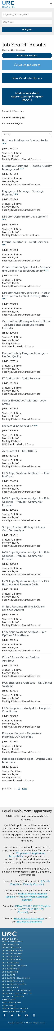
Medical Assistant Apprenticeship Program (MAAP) (27, 96)
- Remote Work (9, 999)
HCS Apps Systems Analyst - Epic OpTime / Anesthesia (24, 633)
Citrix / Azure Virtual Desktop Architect (21, 658)
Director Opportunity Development (24, 216)
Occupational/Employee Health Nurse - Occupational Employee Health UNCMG (26, 325)
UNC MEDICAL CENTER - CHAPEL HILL (17, 993)
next (24, 788)
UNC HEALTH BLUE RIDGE (12, 950)
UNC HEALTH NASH (10, 972)
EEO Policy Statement (29, 921)
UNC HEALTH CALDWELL (12, 954)
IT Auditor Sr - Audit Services (21, 378)
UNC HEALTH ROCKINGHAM (13, 981)
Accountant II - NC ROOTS (19, 451)
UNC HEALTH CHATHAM (11, 957)
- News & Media (9, 1005)
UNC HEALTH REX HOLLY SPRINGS (16, 978)
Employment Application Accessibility (27, 854)
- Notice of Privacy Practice (15, 1008)
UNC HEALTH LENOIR (10, 963)
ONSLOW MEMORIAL (10, 944)
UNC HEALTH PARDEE (10, 969)
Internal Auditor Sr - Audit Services (25, 242)
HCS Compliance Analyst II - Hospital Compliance (26, 709)
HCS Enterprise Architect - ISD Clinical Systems (27, 684)
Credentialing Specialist (17, 426)
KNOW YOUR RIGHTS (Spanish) (30, 910)
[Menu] (51, 4)
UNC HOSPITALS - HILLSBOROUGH (16, 990)
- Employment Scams (11, 1002)
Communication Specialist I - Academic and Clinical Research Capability (27, 268)
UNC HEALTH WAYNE (10, 987)
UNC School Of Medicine (13, 996)
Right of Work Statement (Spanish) (33, 898)
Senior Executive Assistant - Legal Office (24, 402)
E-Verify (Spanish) (33, 884)
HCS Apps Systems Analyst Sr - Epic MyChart (25, 474)
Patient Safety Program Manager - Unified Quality (25, 354)
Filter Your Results (27, 55)
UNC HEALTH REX (9, 975)
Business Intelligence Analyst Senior (25, 140)
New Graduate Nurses (27, 78)
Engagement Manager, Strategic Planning (23, 192)
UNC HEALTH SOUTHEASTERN (14, 984)
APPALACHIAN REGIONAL (12, 941)
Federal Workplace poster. (29, 918)
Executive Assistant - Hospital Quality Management (27, 167)
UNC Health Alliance (11, 947)
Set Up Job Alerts (28, 65)
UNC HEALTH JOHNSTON (12, 960)
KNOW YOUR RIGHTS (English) (32, 906)
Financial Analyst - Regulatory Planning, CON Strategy (22, 735)
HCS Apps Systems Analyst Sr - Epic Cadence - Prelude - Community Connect (25, 502)
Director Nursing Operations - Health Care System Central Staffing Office (26, 294)
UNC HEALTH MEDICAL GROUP (14, 966)
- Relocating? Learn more (14, 1011)
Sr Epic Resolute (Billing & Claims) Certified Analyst (24, 528)
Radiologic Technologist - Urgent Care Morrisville (27, 760)
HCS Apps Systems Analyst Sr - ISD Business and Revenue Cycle (25, 582)
